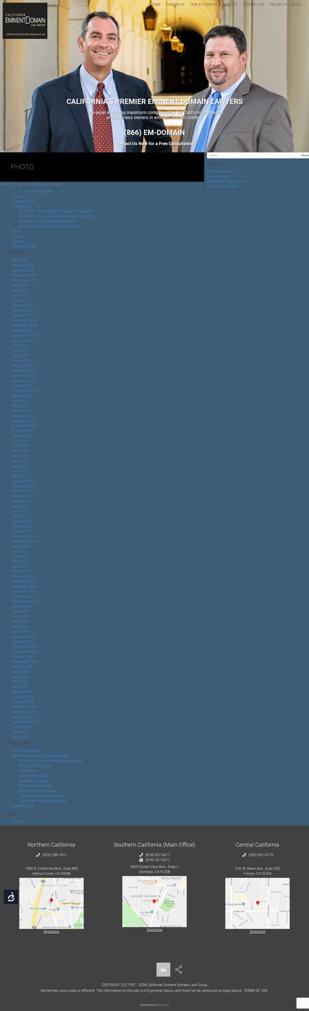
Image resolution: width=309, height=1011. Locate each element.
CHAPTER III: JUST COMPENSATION (47, 221)
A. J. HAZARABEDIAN (36, 191)
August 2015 (21, 396)
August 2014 (21, 436)
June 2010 (20, 556)
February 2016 (23, 365)
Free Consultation (221, 171)
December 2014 (24, 421)
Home (156, 4)
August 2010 (21, 546)
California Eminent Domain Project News (50, 760)
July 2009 (19, 611)
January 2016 (22, 370)
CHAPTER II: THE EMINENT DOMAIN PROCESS (55, 216)
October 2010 (22, 536)
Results (230, 4)
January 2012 (22, 481)
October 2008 (22, 657)
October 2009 (22, 596)
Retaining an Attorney (35, 786)
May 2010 (19, 561)
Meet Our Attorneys (222, 186)
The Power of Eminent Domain (43, 801)
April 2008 (20, 687)
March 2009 (21, 631)
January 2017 (22, 315)
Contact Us (253, 4)
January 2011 (22, 531)
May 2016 (19, 355)
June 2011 (20, 506)
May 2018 (19, 260)
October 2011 (22, 496)
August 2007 (21, 727)
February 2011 (23, 526)
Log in (16, 821)
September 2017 (25, 280)
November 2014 (24, 426)
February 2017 (23, 310)
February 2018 (23, 265)
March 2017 (21, 305)
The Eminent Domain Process (42, 796)
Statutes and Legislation (38, 791)
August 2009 (21, 606)
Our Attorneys (204, 4)
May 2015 (19, 406)
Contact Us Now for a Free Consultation (154, 143)
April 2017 (20, 300)
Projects (278, 4)
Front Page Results (26, 750)
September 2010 (25, 541)
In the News (28, 771)
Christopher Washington (226, 181)
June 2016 (20, 350)
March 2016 (21, 360)
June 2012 (20, 466)
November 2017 (24, 275)
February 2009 (23, 636)
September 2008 (25, 662)
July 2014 (19, 441)
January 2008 (22, 702)
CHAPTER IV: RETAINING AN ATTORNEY (50, 226)
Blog (296, 4)
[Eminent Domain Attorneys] (25, 21)
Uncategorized (23, 806)
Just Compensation (34, 776)
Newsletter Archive (34, 781)
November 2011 (24, 491)
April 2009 (20, 626)
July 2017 (19, 285)
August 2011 (21, 501)
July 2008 (19, 672)
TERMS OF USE (24, 246)
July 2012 (19, 461)
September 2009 (25, 601)
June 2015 (20, 401)
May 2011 (19, 511)
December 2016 (24, 320)
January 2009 (22, 641)
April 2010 (20, 566)
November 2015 (24, 381)
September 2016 (25, 335)
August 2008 (21, 667)
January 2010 (22, 581)
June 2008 (20, 677)
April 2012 (20, 476)
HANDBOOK (175, 4)
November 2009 (24, 591)
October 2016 (22, 330)
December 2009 (24, 586)
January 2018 (22, 270)
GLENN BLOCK (23, 201)
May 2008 (19, 682)
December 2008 (24, 646)
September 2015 (25, 391)
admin (36, 184)
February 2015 (23, 416)
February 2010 (23, 576)
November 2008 (24, 652)
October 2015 (22, 386)
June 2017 (20, 290)
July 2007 (19, 732)
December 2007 (24, 707)
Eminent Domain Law (35, 765)
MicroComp (162, 1004)
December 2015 (24, 376)
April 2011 (20, 516)
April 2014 (20, 456)
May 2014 (19, 451)
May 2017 (19, 295)
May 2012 (19, 471)
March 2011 (21, 521)
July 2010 (19, 551)
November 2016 (24, 325)
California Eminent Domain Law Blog (40, 755)
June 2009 (20, 616)
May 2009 (19, 621)
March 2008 (21, 692)
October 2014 (22, 431)
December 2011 (24, 486)
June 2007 (20, 737)
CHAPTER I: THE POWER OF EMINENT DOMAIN (56, 211)
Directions (51, 931)
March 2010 (21, 571)
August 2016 (21, 340)
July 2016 (19, 345)
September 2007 (25, 722)
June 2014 (20, 446)
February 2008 (23, 697)
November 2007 (24, 712)
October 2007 (22, 717)
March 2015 (21, 411)
